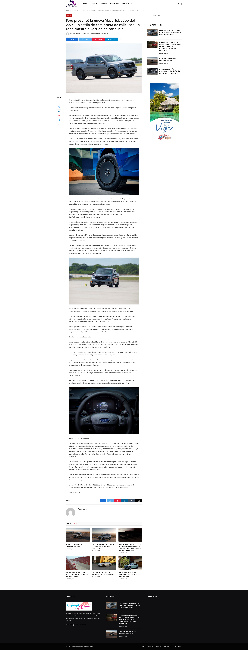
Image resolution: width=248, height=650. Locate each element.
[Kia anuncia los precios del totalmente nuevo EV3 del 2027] (104, 563)
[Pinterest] (59, 115)
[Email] (59, 124)
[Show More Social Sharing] (120, 39)
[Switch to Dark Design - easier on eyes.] (181, 4)
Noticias (69, 15)
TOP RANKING (127, 4)
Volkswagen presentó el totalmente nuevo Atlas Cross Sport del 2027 (129, 574)
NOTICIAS (93, 4)
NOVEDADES (114, 4)
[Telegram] (59, 120)
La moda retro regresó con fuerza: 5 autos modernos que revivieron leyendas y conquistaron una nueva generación (170, 46)
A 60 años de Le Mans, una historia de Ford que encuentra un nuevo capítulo (77, 574)
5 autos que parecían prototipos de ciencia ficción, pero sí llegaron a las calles (169, 71)
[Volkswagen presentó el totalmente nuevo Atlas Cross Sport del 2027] (130, 563)
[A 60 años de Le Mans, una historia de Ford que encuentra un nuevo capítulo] (78, 563)
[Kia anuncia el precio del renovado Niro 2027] (78, 535)
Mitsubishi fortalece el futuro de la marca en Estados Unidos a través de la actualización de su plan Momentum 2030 (130, 547)
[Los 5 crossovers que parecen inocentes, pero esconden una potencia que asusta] (152, 32)
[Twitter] (59, 107)
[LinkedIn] (59, 111)
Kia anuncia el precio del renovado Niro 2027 (74, 545)
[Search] (178, 4)
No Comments (96, 33)
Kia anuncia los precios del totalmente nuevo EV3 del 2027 (103, 573)
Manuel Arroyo (75, 33)
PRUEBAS (103, 4)
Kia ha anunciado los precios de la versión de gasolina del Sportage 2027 (103, 546)
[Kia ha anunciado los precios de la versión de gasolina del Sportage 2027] (104, 535)
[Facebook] (59, 103)
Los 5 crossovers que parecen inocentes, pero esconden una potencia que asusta (170, 32)
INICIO (85, 4)
